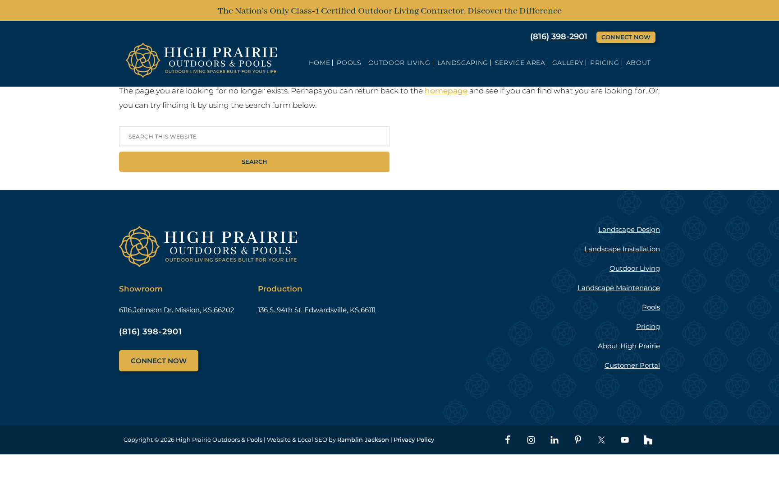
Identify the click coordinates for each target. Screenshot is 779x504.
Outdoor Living (634, 268)
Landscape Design (629, 229)
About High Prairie (629, 345)
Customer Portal (632, 365)
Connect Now (626, 37)
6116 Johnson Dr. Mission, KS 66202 (176, 309)
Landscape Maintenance (618, 287)
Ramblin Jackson (363, 439)
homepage (446, 90)
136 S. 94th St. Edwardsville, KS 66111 (317, 309)
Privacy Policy (414, 439)
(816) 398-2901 (558, 37)
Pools (651, 307)
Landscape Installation (622, 248)
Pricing (648, 326)
